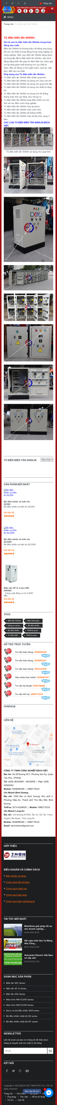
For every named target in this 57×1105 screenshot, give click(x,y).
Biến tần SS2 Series (15, 994)
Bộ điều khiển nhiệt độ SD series (21, 1016)
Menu (10, 17)
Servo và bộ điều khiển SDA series (22, 1010)
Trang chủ (9, 24)
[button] (45, 3)
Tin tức (10, 1100)
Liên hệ (21, 1100)
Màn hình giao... (34, 621)
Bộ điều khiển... (34, 626)
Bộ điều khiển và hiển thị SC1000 (17, 540)
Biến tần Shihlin (14, 621)
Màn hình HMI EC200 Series (20, 1005)
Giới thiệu (21, 1093)
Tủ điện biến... (13, 635)
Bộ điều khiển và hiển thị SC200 (17, 502)
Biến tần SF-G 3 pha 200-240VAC (17, 589)
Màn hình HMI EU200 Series (20, 999)
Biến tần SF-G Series (16, 988)
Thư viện (24, 1097)
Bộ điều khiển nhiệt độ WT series (22, 1021)
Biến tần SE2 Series (15, 983)
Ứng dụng (11, 1097)
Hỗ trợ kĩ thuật (38, 1097)
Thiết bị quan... (33, 630)
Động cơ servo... (14, 626)
